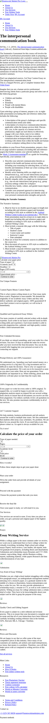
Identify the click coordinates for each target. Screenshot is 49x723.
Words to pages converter (15, 691)
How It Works (10, 669)
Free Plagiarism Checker (14, 680)
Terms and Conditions (13, 700)
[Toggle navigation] (27, 1)
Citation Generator (12, 685)
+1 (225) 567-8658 (7, 713)
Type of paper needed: (9, 439)
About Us (9, 8)
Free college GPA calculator (16, 687)
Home (7, 5)
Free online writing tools (14, 672)
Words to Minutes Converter (16, 689)
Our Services (10, 10)
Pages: (2, 444)
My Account (20, 14)
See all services (6, 654)
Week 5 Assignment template (14, 154)
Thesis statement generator (15, 682)
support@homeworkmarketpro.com (30, 713)
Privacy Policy (11, 702)
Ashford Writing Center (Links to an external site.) (24, 213)
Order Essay (5, 85)
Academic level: (6, 449)
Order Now (9, 14)
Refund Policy (10, 705)
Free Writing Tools (12, 12)
